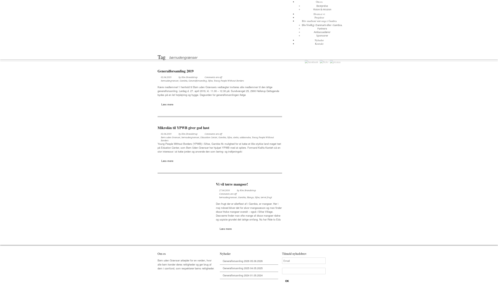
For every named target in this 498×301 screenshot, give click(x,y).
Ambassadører (322, 32)
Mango (250, 197)
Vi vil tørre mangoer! (232, 184)
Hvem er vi (319, 14)
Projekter (319, 17)
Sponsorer (322, 35)
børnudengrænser (170, 81)
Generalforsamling (198, 81)
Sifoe (210, 81)
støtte (235, 137)
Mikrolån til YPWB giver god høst (183, 127)
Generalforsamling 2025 (236, 268)
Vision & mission (322, 9)
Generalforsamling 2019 (176, 71)
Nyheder (319, 40)
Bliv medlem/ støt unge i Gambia (319, 21)
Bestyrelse (322, 5)
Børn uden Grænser (170, 137)
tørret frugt (266, 197)
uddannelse (245, 137)
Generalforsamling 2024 (236, 275)
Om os (319, 1)
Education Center (208, 137)
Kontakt (319, 43)
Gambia (183, 81)
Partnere (322, 28)
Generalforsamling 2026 (236, 261)
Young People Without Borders (229, 81)
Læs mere (167, 104)
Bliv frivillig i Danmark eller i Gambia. (322, 25)
